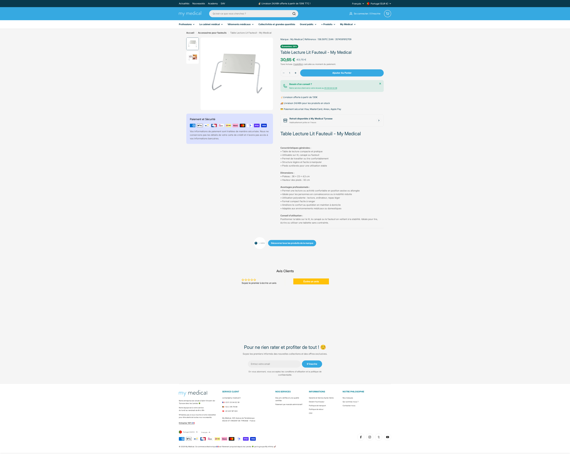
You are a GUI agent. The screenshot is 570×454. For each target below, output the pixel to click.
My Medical (296, 39)
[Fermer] (380, 83)
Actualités (184, 3)
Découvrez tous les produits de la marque (292, 243)
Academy (213, 3)
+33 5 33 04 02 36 (232, 402)
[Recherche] (294, 13)
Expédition (298, 64)
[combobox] (253, 13)
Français (356, 4)
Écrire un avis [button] (311, 281)
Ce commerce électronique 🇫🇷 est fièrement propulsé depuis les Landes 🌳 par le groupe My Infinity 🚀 (235, 447)
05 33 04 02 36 (330, 88)
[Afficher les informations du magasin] (378, 120)
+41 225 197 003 (231, 411)
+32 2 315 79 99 (231, 407)
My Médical (189, 447)
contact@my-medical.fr (231, 398)
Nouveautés (198, 3)
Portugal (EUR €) (379, 3)
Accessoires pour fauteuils (212, 32)
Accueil (190, 32)
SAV (223, 3)
